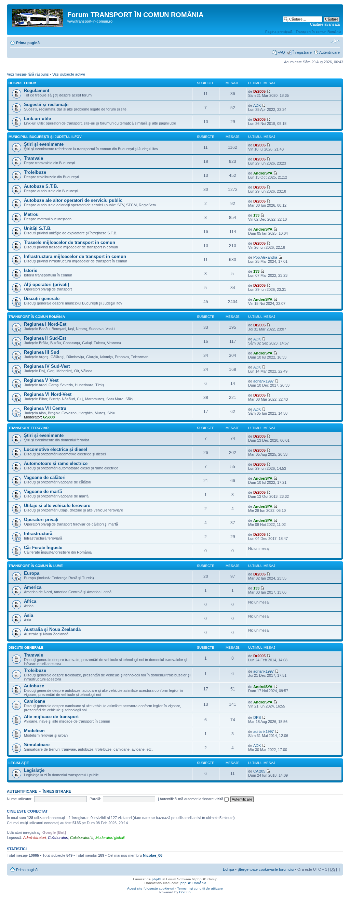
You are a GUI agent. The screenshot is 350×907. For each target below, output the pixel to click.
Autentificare (329, 52)
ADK (257, 105)
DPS (257, 717)
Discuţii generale (41, 298)
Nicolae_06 (152, 855)
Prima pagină (28, 43)
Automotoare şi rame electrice (56, 463)
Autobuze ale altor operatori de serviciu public (73, 200)
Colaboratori (58, 837)
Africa (30, 601)
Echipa (228, 869)
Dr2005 (259, 91)
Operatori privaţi (41, 519)
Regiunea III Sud (41, 352)
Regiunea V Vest (41, 380)
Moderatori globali (109, 837)
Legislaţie (19, 763)
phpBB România (193, 883)
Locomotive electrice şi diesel (55, 449)
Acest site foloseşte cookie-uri (150, 888)
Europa (31, 573)
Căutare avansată (325, 24)
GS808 (49, 417)
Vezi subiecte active (68, 74)
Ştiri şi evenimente (44, 144)
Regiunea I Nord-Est (45, 324)
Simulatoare (37, 744)
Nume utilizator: (19, 799)
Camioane (34, 701)
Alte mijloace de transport (51, 716)
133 (256, 215)
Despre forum (22, 83)
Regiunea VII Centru (45, 408)
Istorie (30, 270)
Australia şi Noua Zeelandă (52, 629)
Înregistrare (302, 52)
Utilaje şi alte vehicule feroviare (57, 505)
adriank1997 (263, 381)
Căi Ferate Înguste (43, 547)
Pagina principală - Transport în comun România (303, 32)
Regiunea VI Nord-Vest (47, 394)
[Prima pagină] (38, 17)
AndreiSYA (262, 173)
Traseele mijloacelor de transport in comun (69, 242)
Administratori (34, 837)
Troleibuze (35, 172)
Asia (28, 615)
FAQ (281, 52)
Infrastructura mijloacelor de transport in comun (75, 256)
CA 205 (259, 771)
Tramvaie (33, 158)
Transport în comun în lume (36, 566)
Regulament (36, 90)
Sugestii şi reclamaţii (46, 104)
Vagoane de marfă (43, 491)
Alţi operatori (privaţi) (46, 284)
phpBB (157, 879)
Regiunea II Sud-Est (45, 338)
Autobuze (34, 685)
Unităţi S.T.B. (38, 228)
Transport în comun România (37, 317)
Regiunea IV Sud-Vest (47, 366)
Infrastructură (38, 533)
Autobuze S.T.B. (41, 186)
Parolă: (95, 799)
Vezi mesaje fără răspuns (28, 74)
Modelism (34, 730)
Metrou (31, 214)
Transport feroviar (29, 428)
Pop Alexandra (265, 257)
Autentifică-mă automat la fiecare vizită (192, 799)
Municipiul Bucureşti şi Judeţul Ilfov (45, 137)
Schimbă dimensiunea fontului (335, 41)
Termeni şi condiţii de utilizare (200, 888)
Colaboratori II (81, 837)
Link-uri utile (37, 118)
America (32, 587)
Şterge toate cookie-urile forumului (266, 869)
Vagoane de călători (45, 477)
